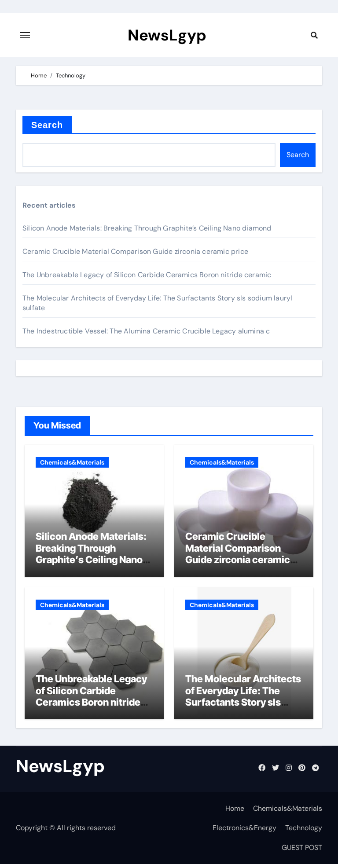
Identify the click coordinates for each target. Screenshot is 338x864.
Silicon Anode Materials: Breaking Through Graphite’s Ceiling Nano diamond (147, 228)
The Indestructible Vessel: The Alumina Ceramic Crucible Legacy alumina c (146, 331)
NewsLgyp (167, 35)
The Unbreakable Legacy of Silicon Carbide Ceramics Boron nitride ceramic (146, 274)
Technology (303, 827)
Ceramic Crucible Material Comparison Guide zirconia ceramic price (135, 251)
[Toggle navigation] (25, 35)
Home (234, 808)
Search (47, 125)
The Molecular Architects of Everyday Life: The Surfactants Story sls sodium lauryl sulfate (243, 696)
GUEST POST (302, 847)
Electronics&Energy (244, 827)
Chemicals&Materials (72, 462)
